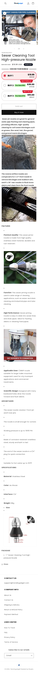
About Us (7, 595)
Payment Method (11, 614)
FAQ (5, 632)
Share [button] (6, 564)
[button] (5, 3)
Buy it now (19, 112)
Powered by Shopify (27, 669)
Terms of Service (11, 642)
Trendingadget (15, 669)
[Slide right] (23, 48)
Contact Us (8, 600)
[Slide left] (14, 48)
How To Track (9, 628)
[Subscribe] (31, 655)
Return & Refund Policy (13, 610)
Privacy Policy (9, 637)
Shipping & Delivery (11, 605)
